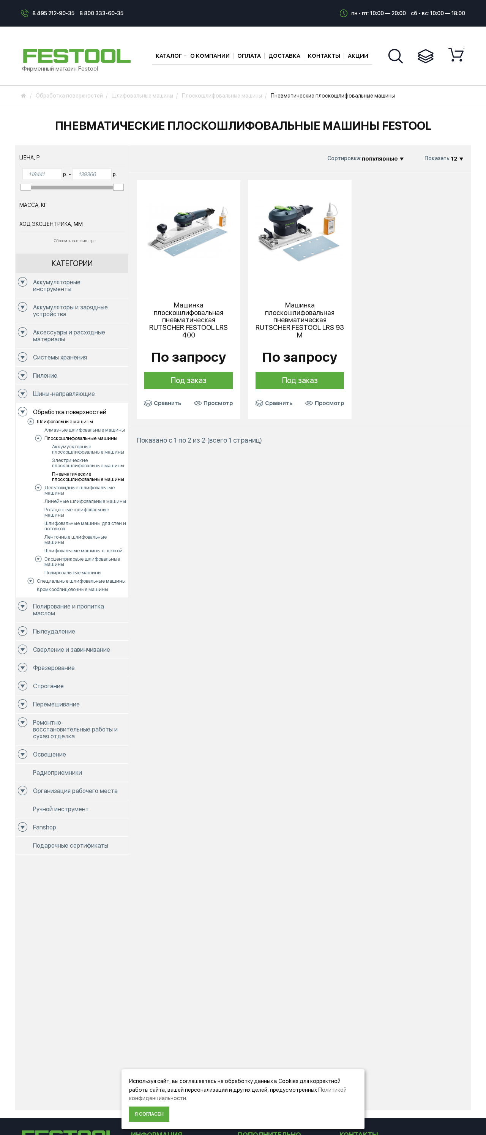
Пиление (45, 375)
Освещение (49, 754)
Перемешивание (56, 704)
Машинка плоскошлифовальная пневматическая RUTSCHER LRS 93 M (300, 320)
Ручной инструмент (61, 809)
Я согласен (149, 1114)
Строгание (48, 686)
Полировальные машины (72, 572)
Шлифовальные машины (65, 421)
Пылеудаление (54, 631)
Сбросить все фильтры (75, 240)
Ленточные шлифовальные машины (75, 539)
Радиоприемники (57, 772)
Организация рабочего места (75, 790)
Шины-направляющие (64, 393)
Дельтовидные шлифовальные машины (79, 490)
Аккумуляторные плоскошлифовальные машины (88, 449)
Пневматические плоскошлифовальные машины (88, 476)
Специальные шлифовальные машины (81, 581)
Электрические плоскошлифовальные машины (88, 462)
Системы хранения (60, 357)
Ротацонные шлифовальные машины (76, 512)
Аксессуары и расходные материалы (69, 336)
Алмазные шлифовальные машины (84, 430)
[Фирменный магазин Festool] (79, 55)
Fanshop (44, 827)
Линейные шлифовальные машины (85, 501)
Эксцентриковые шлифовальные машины (82, 561)
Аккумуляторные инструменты (56, 286)
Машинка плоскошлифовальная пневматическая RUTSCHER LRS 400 (188, 320)
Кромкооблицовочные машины (72, 589)
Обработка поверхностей (69, 412)
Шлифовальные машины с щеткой (83, 550)
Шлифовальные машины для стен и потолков (85, 525)
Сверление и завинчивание (71, 649)
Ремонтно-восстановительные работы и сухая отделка (75, 729)
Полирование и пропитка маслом (68, 610)
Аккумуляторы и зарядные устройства (70, 311)
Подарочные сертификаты (70, 845)
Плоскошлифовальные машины (80, 438)
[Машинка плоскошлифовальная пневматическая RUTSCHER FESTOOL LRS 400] (188, 231)
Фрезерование (54, 668)
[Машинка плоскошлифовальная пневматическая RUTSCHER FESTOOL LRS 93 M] (300, 231)
